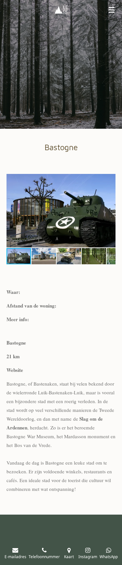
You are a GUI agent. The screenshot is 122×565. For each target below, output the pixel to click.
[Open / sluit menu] (111, 9)
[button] (109, 180)
